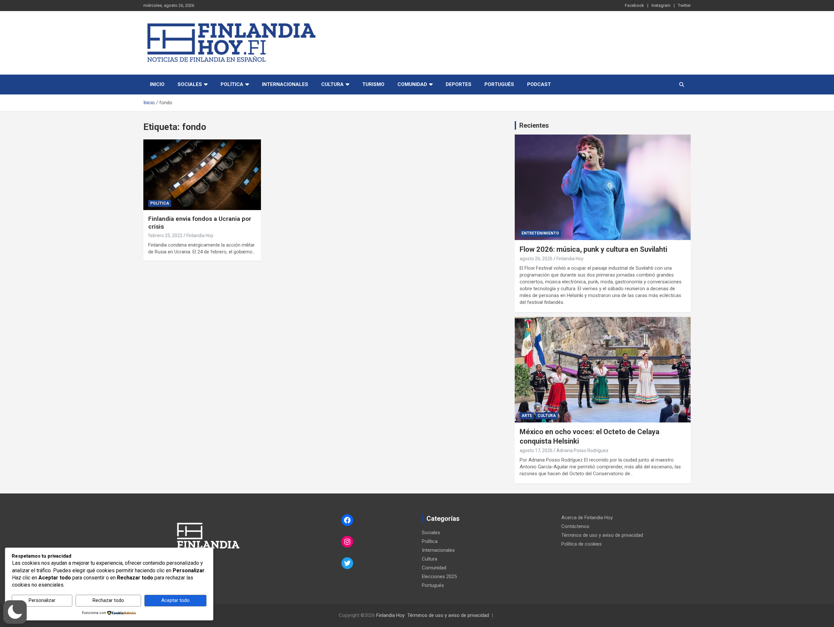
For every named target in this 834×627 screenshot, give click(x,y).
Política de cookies (581, 544)
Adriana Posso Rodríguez (582, 450)
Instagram (661, 5)
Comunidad (412, 84)
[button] (15, 612)
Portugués (499, 84)
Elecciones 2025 (439, 576)
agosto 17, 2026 (536, 450)
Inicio (157, 84)
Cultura (332, 84)
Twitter (684, 5)
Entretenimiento (540, 233)
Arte (527, 415)
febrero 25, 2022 (165, 235)
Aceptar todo (175, 600)
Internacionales (285, 84)
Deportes (458, 84)
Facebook (634, 5)
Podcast (539, 84)
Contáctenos (575, 526)
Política (232, 84)
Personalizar (42, 600)
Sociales (190, 84)
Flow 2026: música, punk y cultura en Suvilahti (593, 249)
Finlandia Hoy (199, 235)
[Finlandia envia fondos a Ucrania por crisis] (202, 174)
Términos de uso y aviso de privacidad (602, 535)
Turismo (373, 84)
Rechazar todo (108, 600)
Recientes (534, 125)
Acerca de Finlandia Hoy (587, 517)
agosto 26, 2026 (536, 258)
